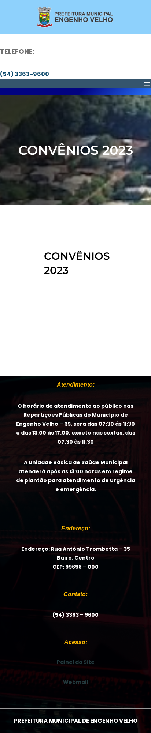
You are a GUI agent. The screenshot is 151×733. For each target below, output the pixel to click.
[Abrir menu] (146, 83)
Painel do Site (76, 662)
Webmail (75, 682)
